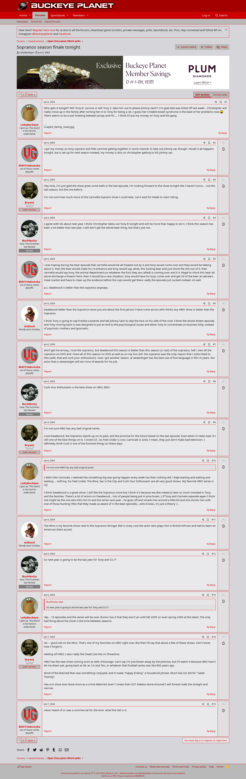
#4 (214, 217)
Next (30, 94)
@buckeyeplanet (42, 34)
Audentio (181, 773)
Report (48, 133)
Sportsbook (58, 15)
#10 (214, 460)
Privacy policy (199, 766)
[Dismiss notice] (225, 30)
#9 (214, 422)
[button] (29, 15)
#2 (214, 142)
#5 (214, 258)
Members (79, 15)
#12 (214, 553)
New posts (22, 21)
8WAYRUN (139, 776)
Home (23, 15)
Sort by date (202, 94)
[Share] (216, 102)
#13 (214, 594)
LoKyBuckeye (26, 52)
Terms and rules (180, 766)
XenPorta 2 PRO (109, 776)
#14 (214, 636)
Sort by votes (220, 94)
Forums (40, 15)
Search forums (52, 21)
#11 (214, 519)
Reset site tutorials (160, 766)
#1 (226, 101)
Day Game (25, 766)
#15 (214, 704)
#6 (214, 303)
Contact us (141, 766)
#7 (214, 344)
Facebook (65, 34)
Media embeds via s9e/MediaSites (135, 773)
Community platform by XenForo (89, 773)
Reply (224, 133)
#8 (214, 381)
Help (211, 766)
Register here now (44, 30)
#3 (214, 179)
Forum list (36, 21)
